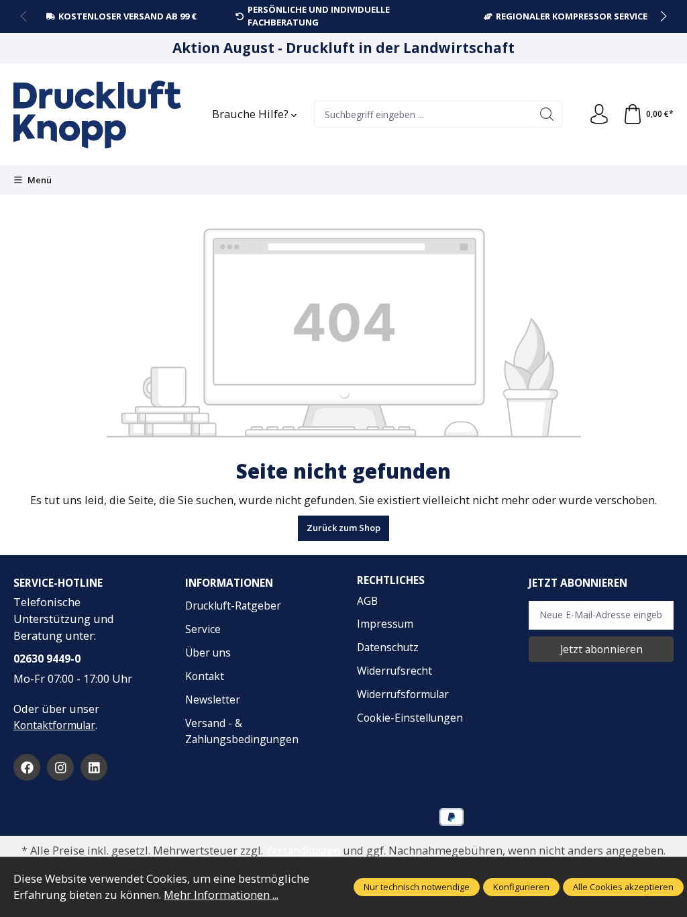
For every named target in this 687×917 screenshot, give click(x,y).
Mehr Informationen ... (221, 894)
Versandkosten (303, 850)
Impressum (385, 623)
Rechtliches (391, 580)
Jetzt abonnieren (601, 649)
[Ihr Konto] (599, 115)
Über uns (208, 652)
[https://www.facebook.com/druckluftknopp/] (26, 767)
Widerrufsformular (403, 694)
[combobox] (423, 114)
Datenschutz (388, 647)
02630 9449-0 (47, 658)
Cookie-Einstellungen (410, 717)
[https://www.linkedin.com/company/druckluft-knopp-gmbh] (94, 767)
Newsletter (212, 699)
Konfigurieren (521, 887)
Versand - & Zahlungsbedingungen (242, 731)
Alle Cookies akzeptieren (623, 887)
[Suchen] (547, 114)
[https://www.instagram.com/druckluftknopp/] (60, 767)
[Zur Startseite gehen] (97, 114)
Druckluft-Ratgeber (233, 605)
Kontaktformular (54, 725)
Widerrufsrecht (394, 670)
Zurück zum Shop (343, 528)
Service (203, 629)
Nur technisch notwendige (417, 887)
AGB (367, 600)
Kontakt (204, 676)
